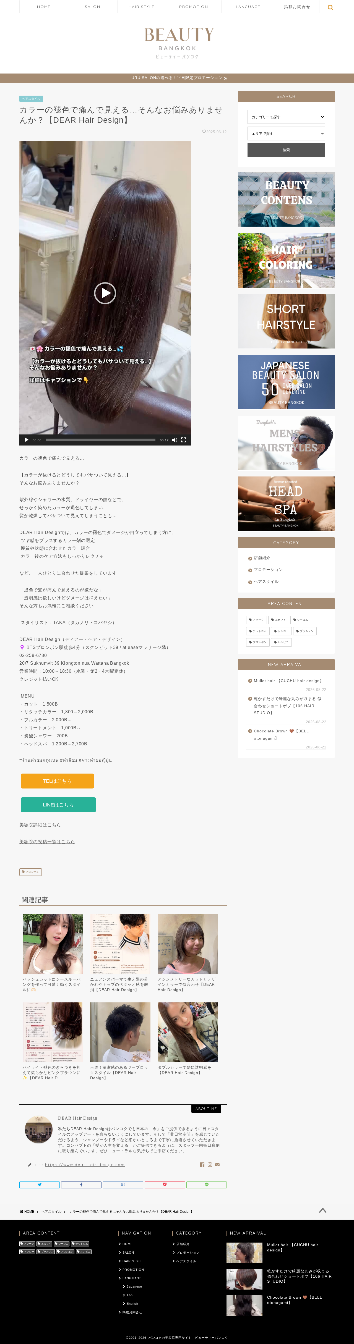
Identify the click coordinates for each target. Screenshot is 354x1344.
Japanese (134, 1286)
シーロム (302, 620)
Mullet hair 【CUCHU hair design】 (289, 681)
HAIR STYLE (142, 6)
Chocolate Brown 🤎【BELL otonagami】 (281, 734)
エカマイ (280, 620)
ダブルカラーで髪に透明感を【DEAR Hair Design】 (185, 1070)
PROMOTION (193, 6)
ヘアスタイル (31, 98)
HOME (44, 6)
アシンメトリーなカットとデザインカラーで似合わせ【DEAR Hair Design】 (187, 984)
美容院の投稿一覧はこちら (47, 841)
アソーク (258, 620)
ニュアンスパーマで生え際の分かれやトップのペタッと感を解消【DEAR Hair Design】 (119, 984)
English (132, 1303)
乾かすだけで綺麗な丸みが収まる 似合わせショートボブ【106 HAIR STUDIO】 (288, 706)
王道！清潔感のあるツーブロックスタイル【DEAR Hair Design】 (119, 1072)
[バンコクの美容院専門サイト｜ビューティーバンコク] (177, 60)
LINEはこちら (58, 805)
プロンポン (32, 872)
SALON (92, 6)
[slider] (100, 440)
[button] (105, 293)
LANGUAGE (248, 6)
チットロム (260, 631)
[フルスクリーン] (183, 440)
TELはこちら (57, 781)
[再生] (26, 440)
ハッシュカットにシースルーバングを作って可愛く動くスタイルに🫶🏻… (52, 984)
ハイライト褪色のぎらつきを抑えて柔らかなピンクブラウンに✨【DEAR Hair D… (52, 1072)
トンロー (283, 631)
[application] (105, 293)
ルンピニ (283, 642)
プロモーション (268, 570)
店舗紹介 (262, 558)
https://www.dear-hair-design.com (85, 1164)
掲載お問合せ (297, 6)
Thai (130, 1295)
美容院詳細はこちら (40, 824)
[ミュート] (175, 440)
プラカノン (307, 631)
